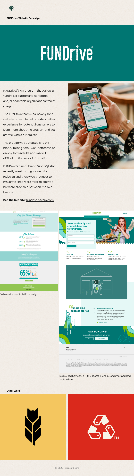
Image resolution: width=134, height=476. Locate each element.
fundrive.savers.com (40, 200)
